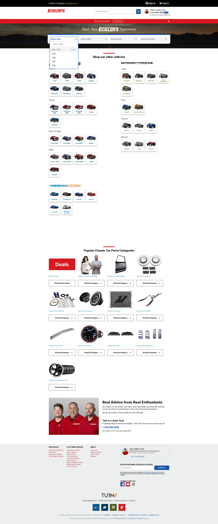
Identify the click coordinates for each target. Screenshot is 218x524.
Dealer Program (96, 452)
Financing (52, 452)
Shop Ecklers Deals (62, 283)
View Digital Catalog (56, 456)
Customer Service (73, 458)
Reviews (93, 456)
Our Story (94, 450)
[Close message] (168, 21)
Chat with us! (71, 460)
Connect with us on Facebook (122, 484)
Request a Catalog (55, 454)
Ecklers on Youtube (128, 484)
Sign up (162, 468)
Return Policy (71, 454)
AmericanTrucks (106, 501)
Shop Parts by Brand (56, 450)
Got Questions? (72, 456)
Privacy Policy (150, 472)
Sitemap (107, 515)
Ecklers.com (69, 12)
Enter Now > (118, 21)
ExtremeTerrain (121, 501)
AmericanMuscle (89, 501)
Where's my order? (73, 450)
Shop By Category (91, 283)
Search (138, 11)
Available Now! (71, 3)
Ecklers (132, 501)
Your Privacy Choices (137, 515)
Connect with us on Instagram (133, 484)
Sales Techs (95, 454)
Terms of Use (71, 466)
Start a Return (72, 452)
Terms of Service (136, 518)
